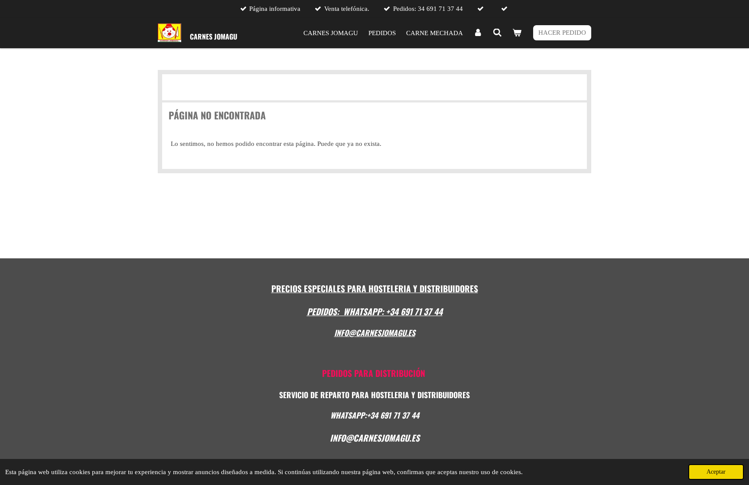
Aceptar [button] (716, 472)
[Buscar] (497, 33)
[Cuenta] (478, 33)
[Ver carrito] (517, 33)
